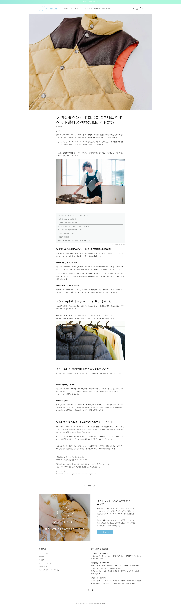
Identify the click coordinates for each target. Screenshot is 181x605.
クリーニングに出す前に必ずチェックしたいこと (73, 230)
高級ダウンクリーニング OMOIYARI (88, 603)
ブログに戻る (91, 486)
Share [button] (60, 131)
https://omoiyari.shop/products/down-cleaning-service (77, 474)
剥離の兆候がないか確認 (67, 233)
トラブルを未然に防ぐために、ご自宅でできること (74, 226)
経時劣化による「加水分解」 (68, 219)
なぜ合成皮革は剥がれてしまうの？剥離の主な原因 (74, 215)
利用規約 (41, 560)
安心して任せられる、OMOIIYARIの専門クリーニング (74, 240)
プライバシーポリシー (45, 563)
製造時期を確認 (64, 237)
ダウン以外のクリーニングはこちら (50, 570)
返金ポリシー (43, 566)
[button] (133, 9)
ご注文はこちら (105, 532)
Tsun (123, 244)
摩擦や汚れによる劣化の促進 (68, 222)
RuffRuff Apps (117, 244)
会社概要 (41, 556)
